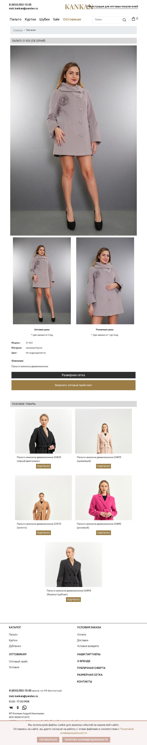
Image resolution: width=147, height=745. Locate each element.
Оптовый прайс (18, 661)
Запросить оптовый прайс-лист (73, 385)
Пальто (13, 634)
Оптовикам (17, 654)
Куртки (13, 640)
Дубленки (15, 646)
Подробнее (43, 466)
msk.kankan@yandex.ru (23, 8)
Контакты (84, 682)
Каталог (15, 627)
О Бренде (83, 661)
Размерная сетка (73, 375)
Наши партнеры (88, 654)
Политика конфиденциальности (86, 739)
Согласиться (48, 739)
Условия (14, 667)
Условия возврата (88, 646)
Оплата (81, 634)
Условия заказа (89, 627)
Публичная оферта (91, 668)
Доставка (82, 640)
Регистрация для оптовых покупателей (112, 6)
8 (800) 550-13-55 (20, 5)
